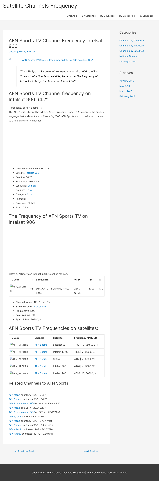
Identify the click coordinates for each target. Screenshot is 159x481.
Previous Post (24, 451)
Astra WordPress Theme (113, 472)
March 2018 (125, 91)
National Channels (129, 56)
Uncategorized (17, 51)
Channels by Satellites (131, 50)
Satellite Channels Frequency (40, 5)
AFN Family (15, 433)
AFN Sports (41, 344)
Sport (30, 194)
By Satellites (89, 15)
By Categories (127, 15)
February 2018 (127, 96)
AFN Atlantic (16, 429)
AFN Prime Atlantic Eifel (22, 403)
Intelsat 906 (32, 172)
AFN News (15, 394)
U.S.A (29, 190)
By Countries (107, 15)
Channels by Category (131, 40)
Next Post (91, 451)
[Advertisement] (56, 144)
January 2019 (126, 80)
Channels (72, 15)
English (32, 185)
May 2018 (124, 85)
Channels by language (131, 45)
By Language (146, 15)
